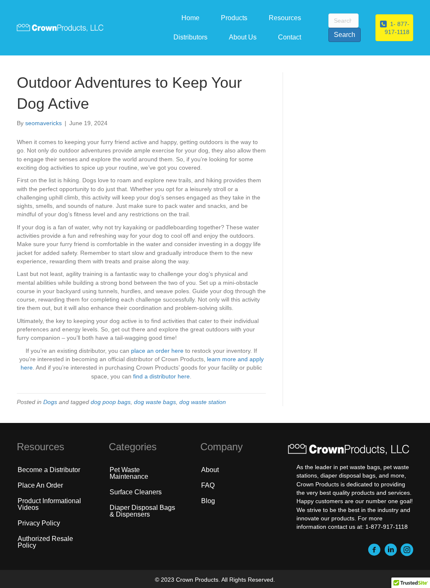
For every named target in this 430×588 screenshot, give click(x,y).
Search (344, 34)
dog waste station (202, 402)
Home (190, 17)
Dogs (50, 402)
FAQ (208, 485)
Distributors (190, 37)
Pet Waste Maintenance (129, 473)
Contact (289, 37)
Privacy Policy (39, 523)
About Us (243, 37)
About (210, 469)
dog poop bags (111, 402)
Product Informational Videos (49, 504)
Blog (208, 500)
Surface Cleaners (136, 492)
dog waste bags (155, 402)
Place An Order (40, 485)
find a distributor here (161, 376)
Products (234, 17)
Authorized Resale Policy (45, 542)
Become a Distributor (49, 469)
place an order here (157, 350)
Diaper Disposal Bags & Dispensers (142, 511)
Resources (285, 17)
